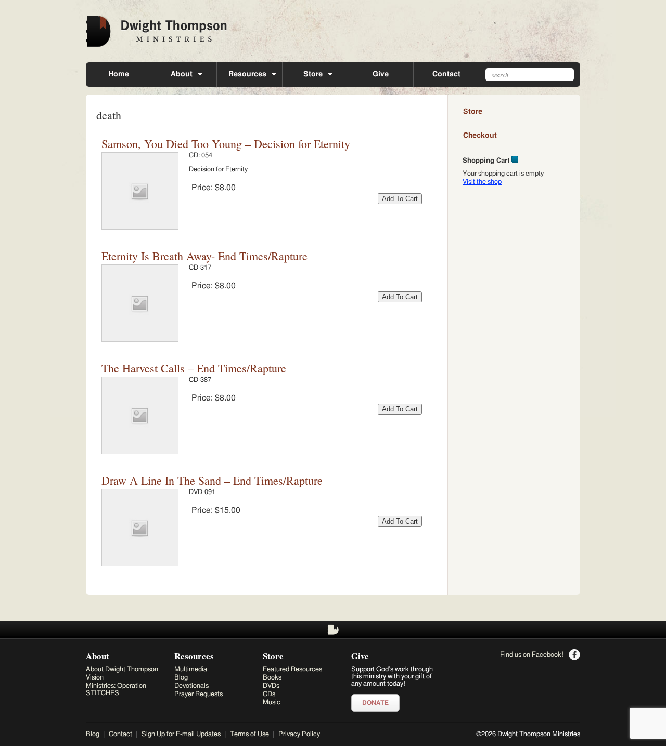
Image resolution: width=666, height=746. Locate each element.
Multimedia (190, 669)
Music (271, 702)
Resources (247, 74)
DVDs (271, 686)
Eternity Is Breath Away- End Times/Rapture (204, 255)
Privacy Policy (299, 734)
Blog (181, 677)
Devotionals (191, 686)
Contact (446, 74)
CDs (269, 694)
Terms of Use (249, 734)
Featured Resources (292, 669)
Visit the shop (482, 182)
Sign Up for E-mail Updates (181, 734)
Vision (95, 677)
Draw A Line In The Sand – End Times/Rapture (212, 480)
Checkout (480, 135)
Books (272, 677)
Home (118, 74)
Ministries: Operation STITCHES (116, 690)
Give (381, 74)
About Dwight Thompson (122, 669)
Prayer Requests (198, 694)
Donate (375, 703)
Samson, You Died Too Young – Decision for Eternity (225, 143)
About (182, 74)
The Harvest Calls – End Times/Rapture (193, 368)
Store (313, 74)
